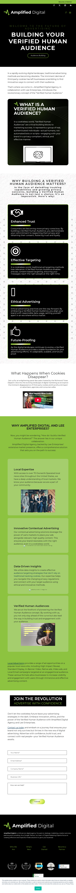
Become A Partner (65, 2)
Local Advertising (16, 663)
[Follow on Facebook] (54, 5)
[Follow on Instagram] (65, 5)
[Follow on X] (59, 5)
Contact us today (16, 727)
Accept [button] (38, 888)
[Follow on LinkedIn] (70, 5)
